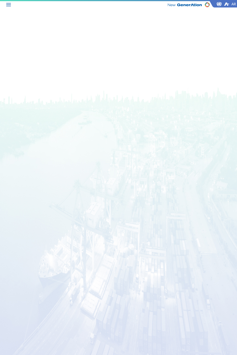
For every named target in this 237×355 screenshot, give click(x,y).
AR (233, 4)
